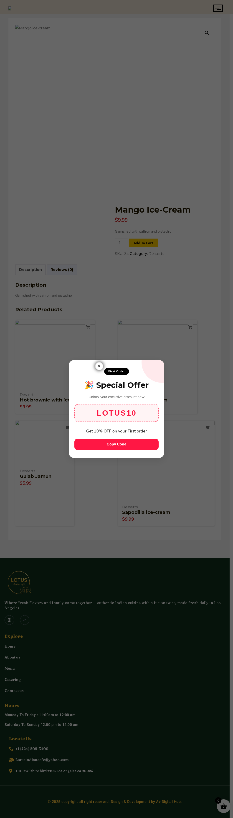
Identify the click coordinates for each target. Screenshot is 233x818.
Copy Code (116, 444)
